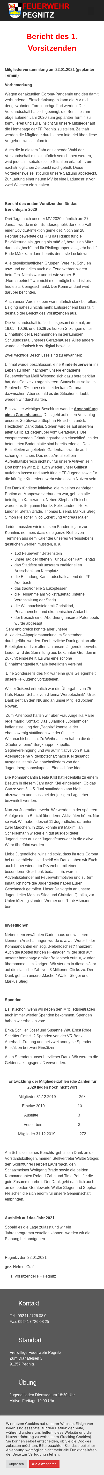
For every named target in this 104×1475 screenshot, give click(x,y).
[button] (91, 11)
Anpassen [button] (16, 1464)
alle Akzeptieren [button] (44, 1464)
